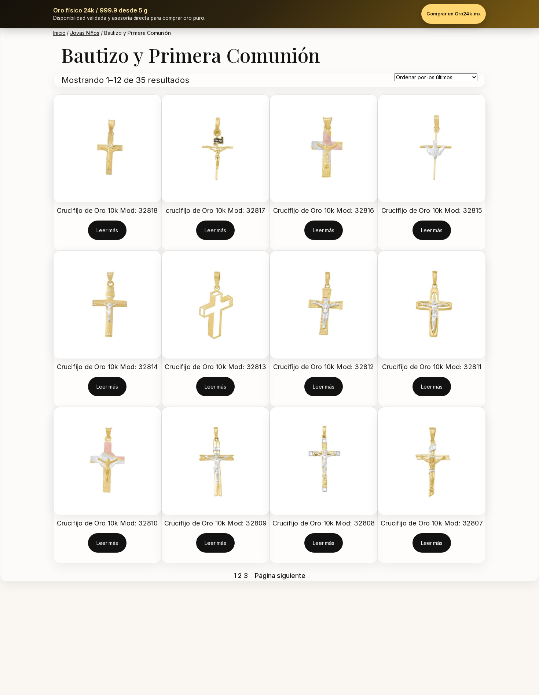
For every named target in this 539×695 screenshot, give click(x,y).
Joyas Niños (84, 33)
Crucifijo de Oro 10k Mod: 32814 (107, 367)
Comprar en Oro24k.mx (453, 14)
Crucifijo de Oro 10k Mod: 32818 (107, 210)
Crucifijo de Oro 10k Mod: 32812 (323, 367)
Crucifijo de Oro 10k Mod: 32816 (323, 210)
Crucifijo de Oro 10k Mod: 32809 (215, 523)
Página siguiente (280, 575)
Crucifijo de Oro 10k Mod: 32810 (107, 523)
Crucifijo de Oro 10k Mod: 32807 (432, 523)
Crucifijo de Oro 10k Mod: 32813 (215, 367)
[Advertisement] (220, 640)
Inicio (59, 33)
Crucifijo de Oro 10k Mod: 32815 (432, 210)
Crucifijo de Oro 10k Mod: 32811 (432, 367)
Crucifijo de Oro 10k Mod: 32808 (323, 523)
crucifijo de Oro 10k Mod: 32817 (215, 210)
